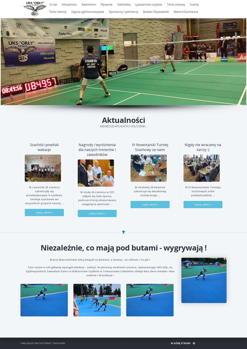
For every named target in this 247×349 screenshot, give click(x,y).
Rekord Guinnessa (186, 12)
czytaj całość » (44, 212)
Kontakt (54, 19)
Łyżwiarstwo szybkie (148, 5)
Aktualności (69, 5)
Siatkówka (124, 5)
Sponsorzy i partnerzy (123, 12)
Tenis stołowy (176, 5)
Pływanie (106, 5)
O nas (53, 5)
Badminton (89, 5)
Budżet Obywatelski (156, 12)
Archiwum (70, 19)
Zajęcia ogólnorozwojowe (87, 12)
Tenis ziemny (58, 12)
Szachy (194, 5)
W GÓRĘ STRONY (181, 343)
